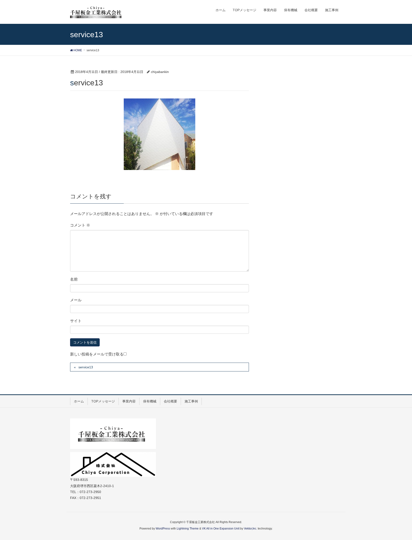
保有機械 (149, 401)
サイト (76, 321)
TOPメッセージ (103, 401)
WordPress (163, 528)
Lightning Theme (188, 528)
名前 (74, 279)
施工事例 (191, 401)
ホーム (79, 401)
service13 (85, 367)
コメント (80, 225)
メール (76, 300)
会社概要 (170, 401)
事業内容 (129, 401)
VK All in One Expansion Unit (220, 528)
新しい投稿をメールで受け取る (97, 354)
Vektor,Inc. (250, 528)
